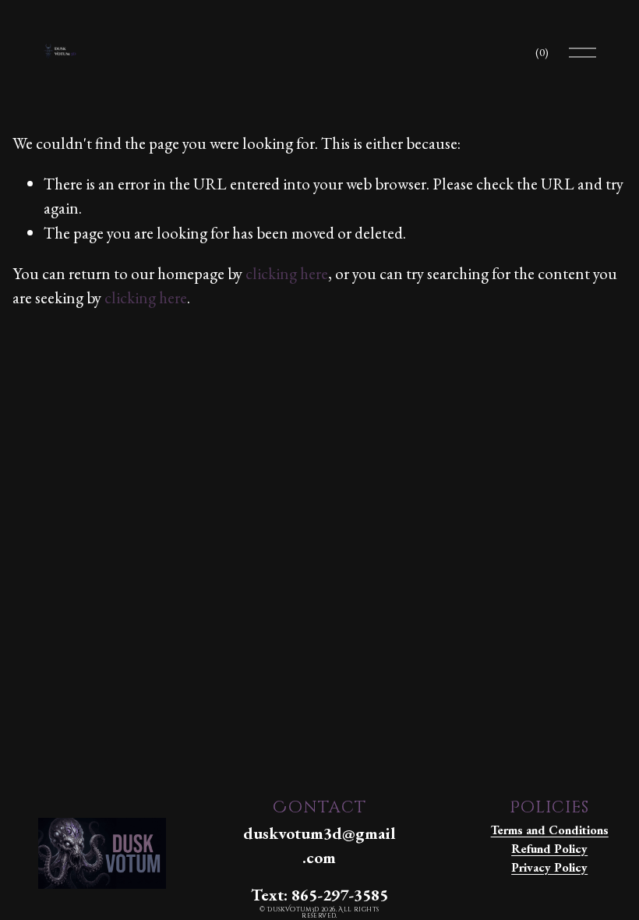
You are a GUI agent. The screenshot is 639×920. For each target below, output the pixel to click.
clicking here (286, 273)
